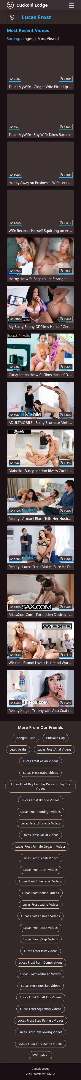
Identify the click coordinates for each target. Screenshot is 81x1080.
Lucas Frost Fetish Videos (40, 858)
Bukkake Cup (55, 738)
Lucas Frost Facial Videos (40, 835)
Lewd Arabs (18, 749)
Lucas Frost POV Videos (40, 951)
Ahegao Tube (25, 738)
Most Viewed (48, 38)
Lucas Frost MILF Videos (40, 928)
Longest (27, 38)
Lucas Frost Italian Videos (40, 893)
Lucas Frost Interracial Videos (40, 881)
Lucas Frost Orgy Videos (40, 939)
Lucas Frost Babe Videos (40, 773)
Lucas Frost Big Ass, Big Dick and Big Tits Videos (40, 786)
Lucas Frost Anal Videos (54, 749)
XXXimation (40, 1055)
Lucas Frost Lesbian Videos (40, 916)
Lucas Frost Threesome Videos (40, 1044)
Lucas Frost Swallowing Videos (40, 1032)
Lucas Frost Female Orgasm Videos (40, 846)
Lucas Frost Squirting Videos (40, 1009)
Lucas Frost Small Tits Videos (40, 997)
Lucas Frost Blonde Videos (40, 800)
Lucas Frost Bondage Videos (40, 812)
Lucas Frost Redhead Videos (40, 974)
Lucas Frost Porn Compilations (40, 962)
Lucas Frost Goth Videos (40, 870)
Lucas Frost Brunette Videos (41, 823)
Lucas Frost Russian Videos (40, 986)
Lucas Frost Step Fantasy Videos (41, 1020)
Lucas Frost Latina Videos (40, 904)
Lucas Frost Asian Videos (40, 761)
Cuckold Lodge (32, 5)
